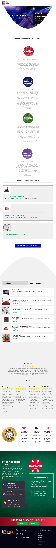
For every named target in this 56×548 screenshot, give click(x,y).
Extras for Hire (41, 532)
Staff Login (40, 543)
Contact (40, 544)
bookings (34, 523)
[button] (52, 3)
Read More (28, 72)
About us (40, 539)
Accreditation (41, 541)
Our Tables (40, 534)
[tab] (15, 283)
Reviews (40, 537)
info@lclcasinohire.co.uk (27, 534)
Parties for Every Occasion (44, 530)
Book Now (40, 535)
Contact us (22, 523)
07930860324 (23, 530)
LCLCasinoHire (24, 537)
